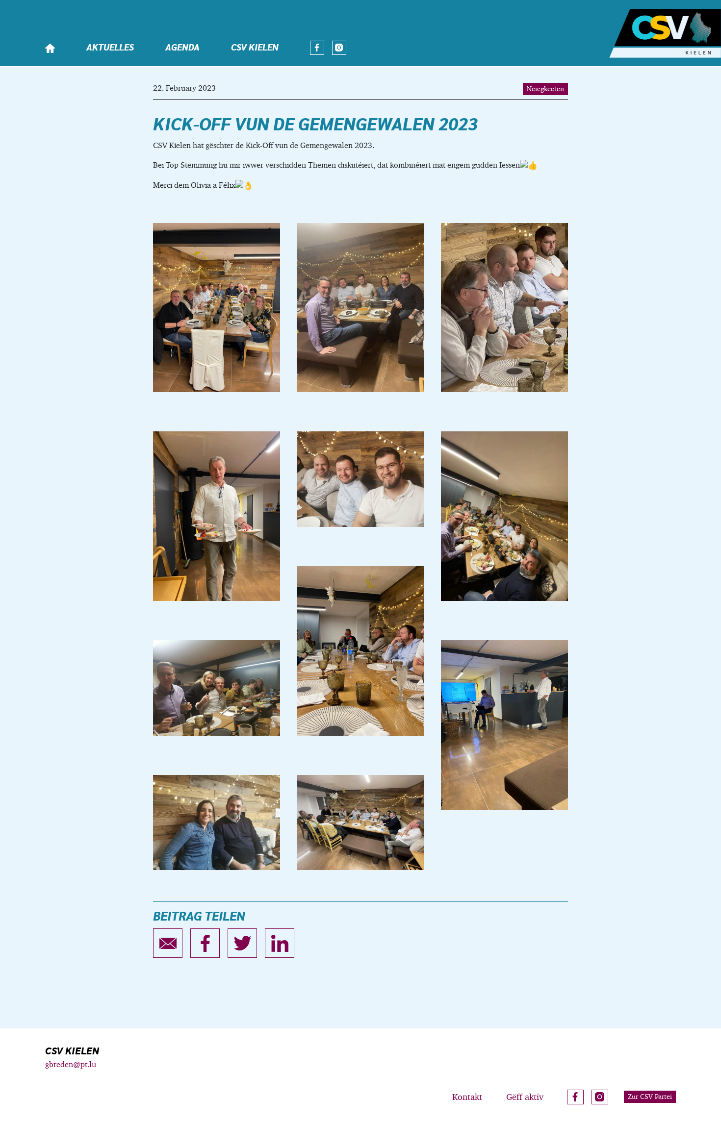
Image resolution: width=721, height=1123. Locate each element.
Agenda (182, 48)
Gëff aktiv (524, 1096)
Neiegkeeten (545, 89)
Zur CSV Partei (650, 1096)
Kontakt (467, 1096)
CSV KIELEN (255, 48)
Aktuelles (110, 48)
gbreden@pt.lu (70, 1064)
